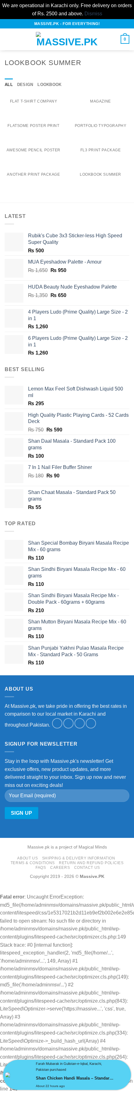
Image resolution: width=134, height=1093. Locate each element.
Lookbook (49, 84)
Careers (60, 867)
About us (27, 858)
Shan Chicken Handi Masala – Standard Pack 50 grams (75, 1078)
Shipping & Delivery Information (78, 858)
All (9, 84)
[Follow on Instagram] (68, 723)
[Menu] (8, 39)
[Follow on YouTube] (91, 723)
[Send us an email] (79, 723)
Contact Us (87, 867)
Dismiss (93, 13)
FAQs (41, 867)
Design (25, 84)
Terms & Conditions (33, 863)
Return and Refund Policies (91, 863)
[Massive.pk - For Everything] (67, 39)
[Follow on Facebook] (57, 723)
